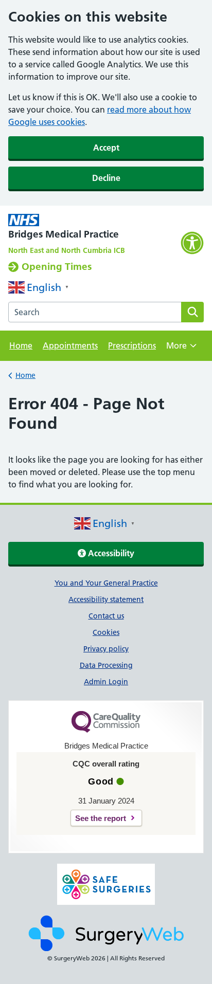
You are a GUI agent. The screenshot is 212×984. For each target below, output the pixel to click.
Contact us (106, 616)
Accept (106, 147)
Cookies (106, 632)
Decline (106, 178)
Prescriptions (132, 345)
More (181, 348)
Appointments (70, 345)
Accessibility (110, 553)
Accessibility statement (106, 599)
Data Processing (106, 665)
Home (20, 345)
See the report (100, 818)
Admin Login (106, 681)
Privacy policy (106, 648)
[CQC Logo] (106, 730)
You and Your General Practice (106, 583)
